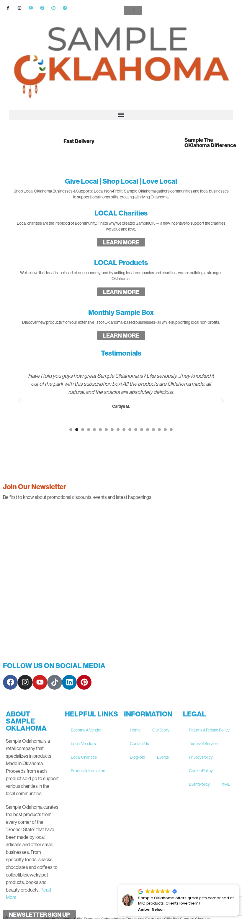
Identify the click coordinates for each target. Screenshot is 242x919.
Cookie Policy (201, 770)
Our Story (160, 730)
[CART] (133, 10)
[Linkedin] (69, 682)
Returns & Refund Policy (209, 730)
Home (135, 730)
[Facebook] (10, 682)
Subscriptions (121, 161)
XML (226, 784)
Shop (34, 161)
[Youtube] (39, 682)
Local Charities (84, 757)
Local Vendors (83, 743)
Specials (208, 161)
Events (163, 757)
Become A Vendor (86, 730)
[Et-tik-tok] (54, 682)
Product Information (88, 770)
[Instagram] (25, 682)
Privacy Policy (201, 757)
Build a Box (164, 161)
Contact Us (139, 743)
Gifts (77, 161)
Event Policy (199, 784)
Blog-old (137, 757)
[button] (121, 115)
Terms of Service (203, 743)
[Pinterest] (84, 682)
